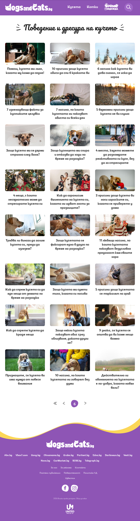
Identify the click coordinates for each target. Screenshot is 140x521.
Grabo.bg (68, 455)
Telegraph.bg (92, 460)
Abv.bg (8, 455)
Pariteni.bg (83, 455)
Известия (70, 478)
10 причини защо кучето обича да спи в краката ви (69, 70)
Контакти (80, 467)
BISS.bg (77, 460)
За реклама (66, 467)
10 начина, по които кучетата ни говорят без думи (70, 379)
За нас (54, 467)
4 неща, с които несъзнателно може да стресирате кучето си (25, 199)
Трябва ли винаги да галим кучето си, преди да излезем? (25, 244)
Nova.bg (45, 460)
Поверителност (72, 472)
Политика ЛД (90, 472)
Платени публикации (50, 472)
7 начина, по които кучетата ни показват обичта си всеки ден (70, 113)
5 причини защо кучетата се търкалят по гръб (115, 291)
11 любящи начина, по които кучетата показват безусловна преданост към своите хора (115, 248)
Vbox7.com (22, 455)
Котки (92, 6)
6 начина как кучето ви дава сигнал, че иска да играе (114, 72)
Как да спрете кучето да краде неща (25, 332)
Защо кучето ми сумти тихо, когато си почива (69, 291)
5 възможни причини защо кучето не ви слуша (115, 111)
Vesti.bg (127, 455)
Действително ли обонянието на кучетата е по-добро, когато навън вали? (114, 381)
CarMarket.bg (61, 460)
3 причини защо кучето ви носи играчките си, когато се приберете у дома (115, 201)
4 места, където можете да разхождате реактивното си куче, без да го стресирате (115, 156)
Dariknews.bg (112, 455)
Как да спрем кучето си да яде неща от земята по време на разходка (25, 293)
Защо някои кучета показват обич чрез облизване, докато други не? (69, 336)
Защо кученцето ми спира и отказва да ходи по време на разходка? (70, 154)
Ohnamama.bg (52, 455)
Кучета (74, 6)
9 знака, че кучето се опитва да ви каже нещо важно (115, 334)
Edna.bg (97, 455)
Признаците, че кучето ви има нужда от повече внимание (25, 379)
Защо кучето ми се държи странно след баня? (25, 152)
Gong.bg (35, 455)
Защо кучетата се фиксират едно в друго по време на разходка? (70, 244)
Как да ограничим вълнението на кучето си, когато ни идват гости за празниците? (70, 201)
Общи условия (81, 498)
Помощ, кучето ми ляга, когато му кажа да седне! (25, 70)
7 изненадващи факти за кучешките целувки (25, 111)
